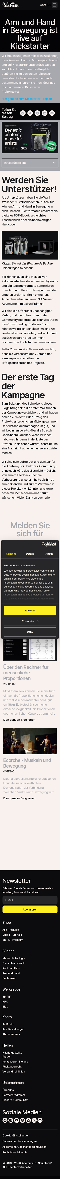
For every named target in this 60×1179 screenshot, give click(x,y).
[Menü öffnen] (55, 5)
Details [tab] (30, 553)
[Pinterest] (22, 1120)
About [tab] (49, 553)
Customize (28, 621)
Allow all (30, 610)
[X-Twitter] (34, 1120)
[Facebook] (5, 1120)
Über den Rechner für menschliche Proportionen (25, 672)
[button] (23, 113)
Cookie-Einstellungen (15, 1135)
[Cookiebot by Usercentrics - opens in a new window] (42, 544)
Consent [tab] (11, 553)
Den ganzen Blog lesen (19, 719)
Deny (30, 631)
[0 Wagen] (45, 5)
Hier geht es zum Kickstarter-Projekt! (27, 99)
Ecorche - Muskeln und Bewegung (27, 763)
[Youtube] (16, 1120)
